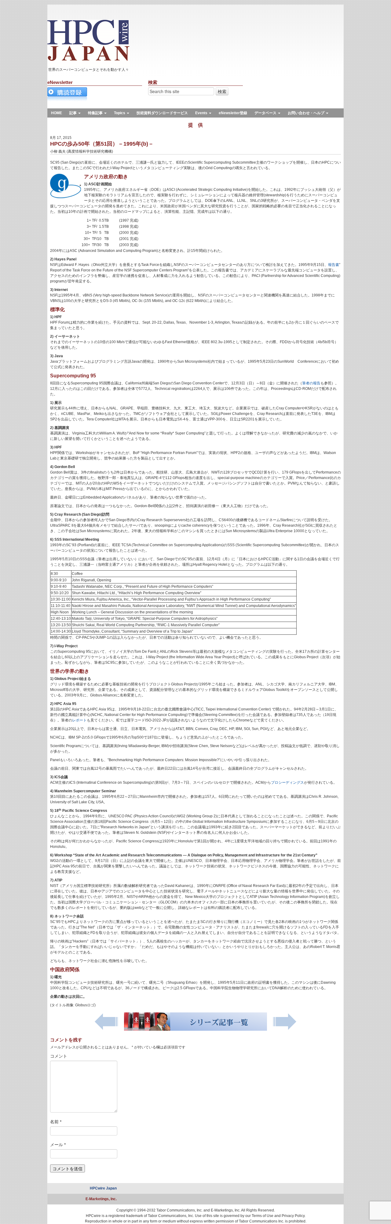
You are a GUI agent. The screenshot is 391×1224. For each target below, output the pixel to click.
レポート (79, 720)
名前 (55, 1121)
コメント (58, 1056)
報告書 (333, 265)
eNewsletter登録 (233, 113)
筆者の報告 (311, 383)
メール (58, 1144)
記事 (73, 113)
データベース (265, 113)
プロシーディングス (287, 782)
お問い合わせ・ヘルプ (306, 113)
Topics (120, 113)
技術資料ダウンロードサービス (162, 113)
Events (201, 113)
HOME (56, 113)
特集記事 (96, 113)
